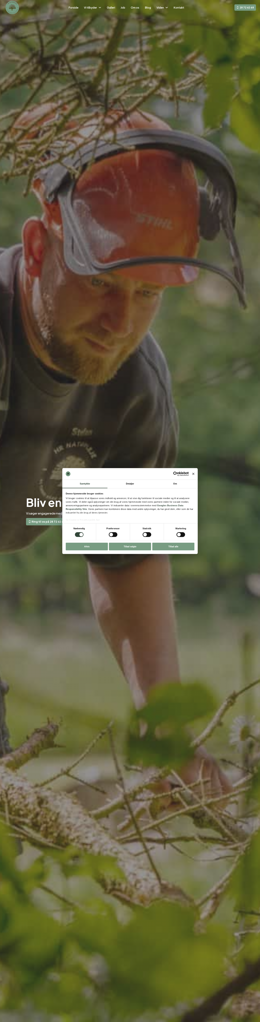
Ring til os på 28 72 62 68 (48, 521)
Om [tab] (175, 484)
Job (123, 7)
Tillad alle (173, 546)
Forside (73, 7)
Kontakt (179, 7)
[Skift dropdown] (100, 7)
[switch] (113, 534)
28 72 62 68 (247, 7)
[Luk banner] (193, 474)
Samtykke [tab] (85, 484)
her (98, 520)
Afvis (87, 546)
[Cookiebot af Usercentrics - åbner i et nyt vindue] (175, 474)
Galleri (111, 7)
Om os (135, 7)
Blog (148, 7)
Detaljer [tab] (130, 484)
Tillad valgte (130, 546)
